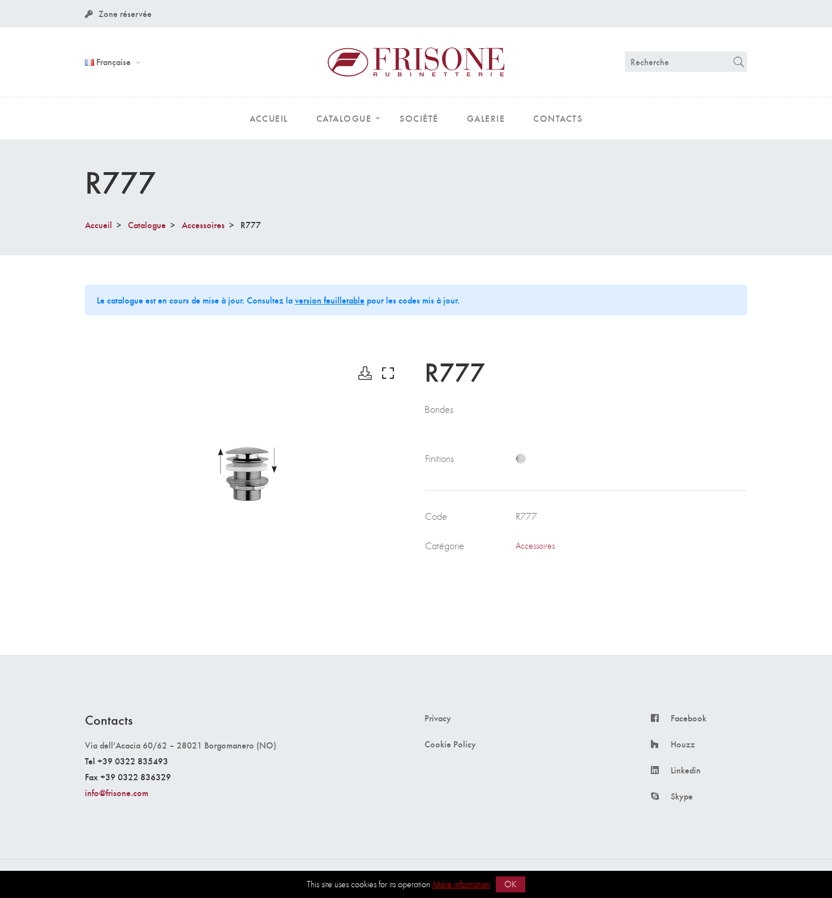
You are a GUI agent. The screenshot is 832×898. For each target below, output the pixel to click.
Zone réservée (125, 13)
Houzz (683, 744)
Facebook (688, 718)
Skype (682, 796)
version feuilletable (329, 300)
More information (461, 884)
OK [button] (510, 884)
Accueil (98, 224)
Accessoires (203, 224)
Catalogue (147, 224)
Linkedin (686, 770)
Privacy (437, 718)
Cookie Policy (450, 744)
